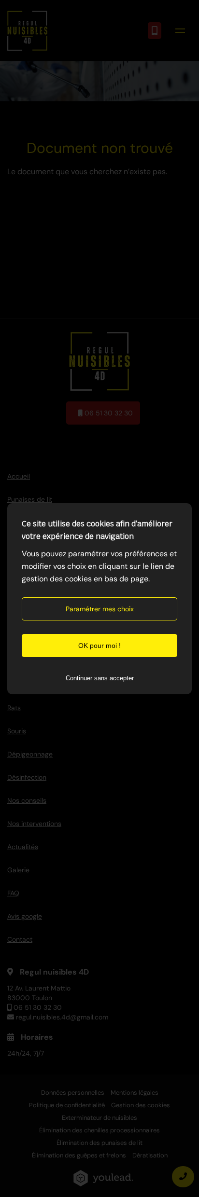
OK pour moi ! (99, 645)
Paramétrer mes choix (100, 609)
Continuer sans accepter (100, 678)
